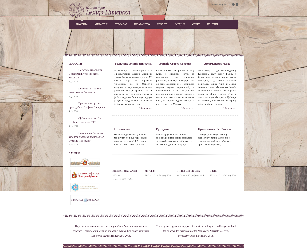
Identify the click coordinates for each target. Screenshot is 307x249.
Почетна (82, 24)
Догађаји (150, 170)
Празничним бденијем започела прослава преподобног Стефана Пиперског (86, 137)
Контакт (212, 24)
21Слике (149, 175)
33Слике (213, 175)
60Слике (181, 175)
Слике (196, 24)
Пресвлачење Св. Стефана (214, 129)
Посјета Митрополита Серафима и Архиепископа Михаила (85, 74)
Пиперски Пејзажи (189, 170)
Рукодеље (162, 129)
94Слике (116, 175)
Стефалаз (121, 24)
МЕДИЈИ (180, 24)
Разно (213, 170)
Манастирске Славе (124, 170)
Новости (162, 24)
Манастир (101, 24)
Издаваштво (142, 24)
